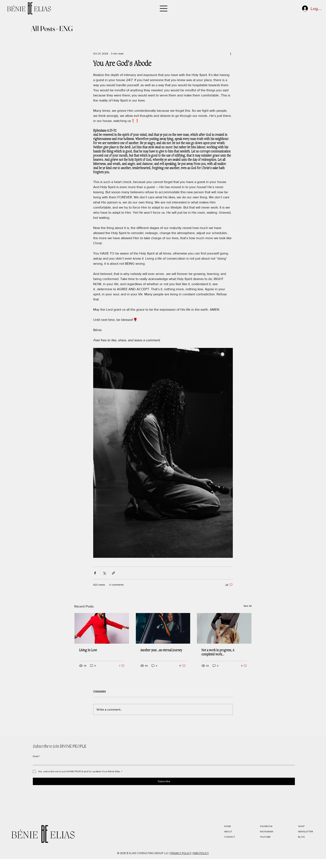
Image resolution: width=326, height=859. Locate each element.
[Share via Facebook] (95, 573)
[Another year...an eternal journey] (163, 628)
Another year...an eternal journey (161, 650)
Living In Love (88, 650)
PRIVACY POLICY (180, 853)
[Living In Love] (102, 628)
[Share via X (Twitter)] (104, 573)
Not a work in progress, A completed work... (217, 652)
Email (36, 756)
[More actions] (230, 53)
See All (248, 605)
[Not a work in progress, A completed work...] (224, 628)
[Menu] (163, 8)
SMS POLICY (201, 853)
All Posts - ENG (52, 28)
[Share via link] (113, 573)
